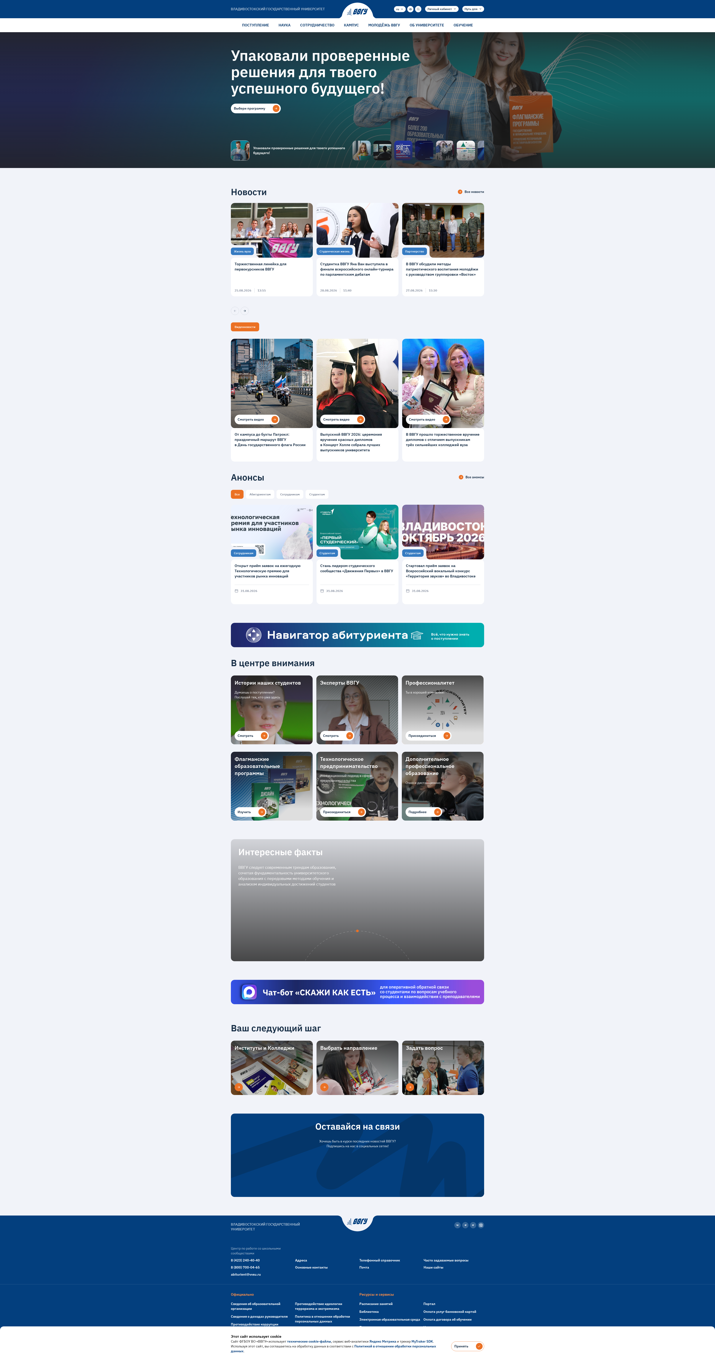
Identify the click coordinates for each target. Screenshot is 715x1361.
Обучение (463, 25)
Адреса (301, 1260)
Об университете (427, 25)
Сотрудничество (317, 25)
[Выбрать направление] (324, 1087)
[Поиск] (418, 9)
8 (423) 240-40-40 (245, 1260)
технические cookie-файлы (309, 1341)
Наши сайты (433, 1267)
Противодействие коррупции (254, 1324)
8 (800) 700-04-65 (245, 1267)
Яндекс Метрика (382, 1341)
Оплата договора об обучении (447, 1319)
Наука (284, 25)
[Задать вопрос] (410, 1087)
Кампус (351, 25)
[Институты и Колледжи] (239, 1087)
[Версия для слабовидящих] (410, 9)
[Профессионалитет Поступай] (466, 150)
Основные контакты (311, 1267)
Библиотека (369, 1311)
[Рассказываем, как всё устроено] (361, 150)
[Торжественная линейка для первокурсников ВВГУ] (272, 249)
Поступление (255, 25)
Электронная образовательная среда (389, 1319)
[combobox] (400, 9)
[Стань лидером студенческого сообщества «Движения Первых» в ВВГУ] (357, 554)
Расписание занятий (376, 1304)
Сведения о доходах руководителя (259, 1316)
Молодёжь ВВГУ (384, 25)
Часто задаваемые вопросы (446, 1260)
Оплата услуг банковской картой (449, 1311)
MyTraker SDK (422, 1341)
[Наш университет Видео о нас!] (445, 150)
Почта (364, 1267)
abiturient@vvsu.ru (246, 1274)
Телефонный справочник (379, 1260)
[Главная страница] (357, 12)
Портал (429, 1304)
